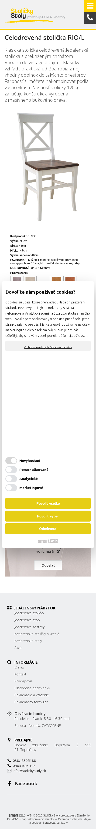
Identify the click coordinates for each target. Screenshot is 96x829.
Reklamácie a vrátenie (31, 695)
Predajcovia (23, 681)
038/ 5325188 (24, 760)
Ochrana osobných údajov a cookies (48, 346)
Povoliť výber (48, 516)
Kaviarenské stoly (28, 640)
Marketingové (31, 488)
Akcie (18, 647)
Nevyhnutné (29, 461)
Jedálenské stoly (27, 620)
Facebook (25, 783)
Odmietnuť (48, 529)
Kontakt (20, 674)
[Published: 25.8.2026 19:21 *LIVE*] (29, 815)
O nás (19, 667)
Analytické (28, 479)
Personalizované (34, 470)
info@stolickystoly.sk (29, 770)
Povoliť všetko (48, 503)
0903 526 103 (24, 765)
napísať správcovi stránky (38, 819)
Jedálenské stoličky (29, 613)
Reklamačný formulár (31, 702)
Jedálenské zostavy (29, 626)
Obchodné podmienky (32, 688)
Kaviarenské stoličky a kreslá (36, 633)
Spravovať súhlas (54, 822)
